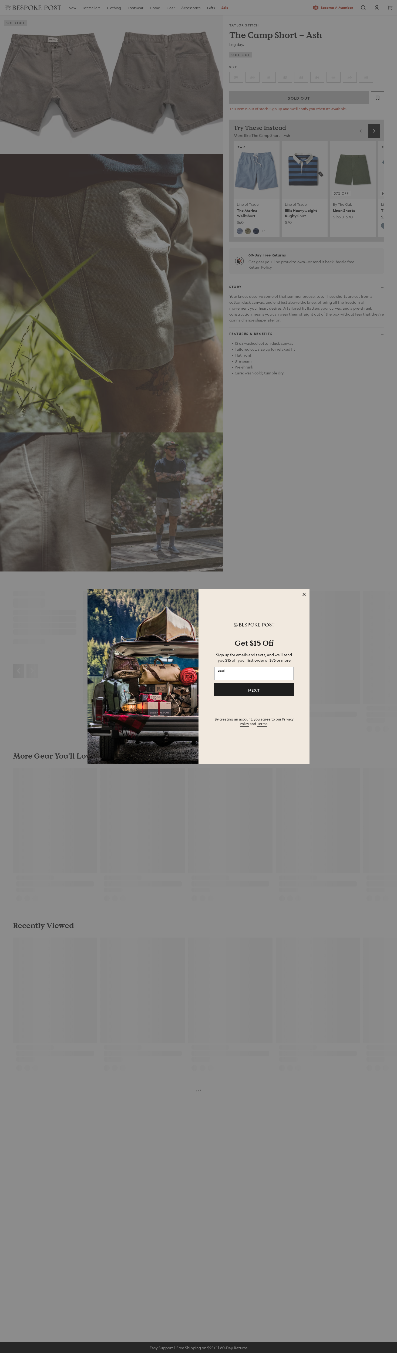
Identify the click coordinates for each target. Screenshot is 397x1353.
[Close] (304, 594)
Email (221, 670)
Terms (262, 723)
